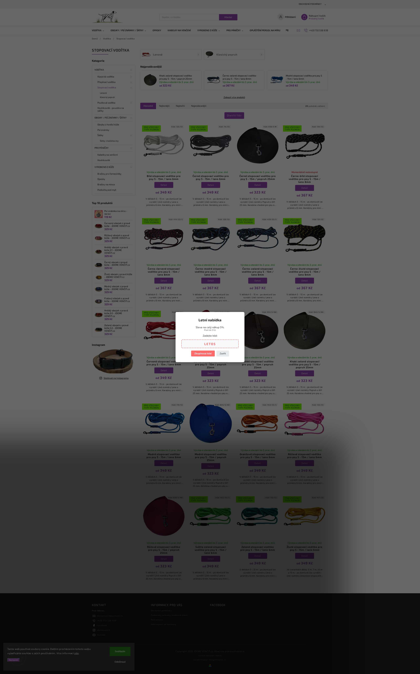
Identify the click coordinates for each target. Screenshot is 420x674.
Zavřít (223, 353)
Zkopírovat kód (202, 353)
